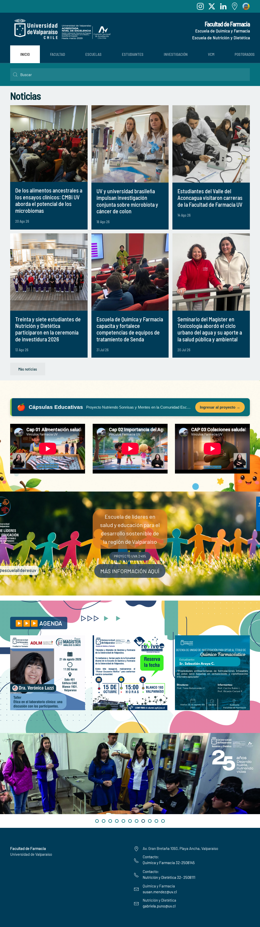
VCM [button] (211, 54)
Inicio (25, 54)
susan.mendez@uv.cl (160, 891)
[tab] (97, 821)
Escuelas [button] (93, 54)
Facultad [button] (57, 54)
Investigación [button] (176, 54)
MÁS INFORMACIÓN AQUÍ (129, 571)
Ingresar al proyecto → (220, 407)
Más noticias (27, 369)
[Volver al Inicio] (61, 29)
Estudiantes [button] (132, 54)
